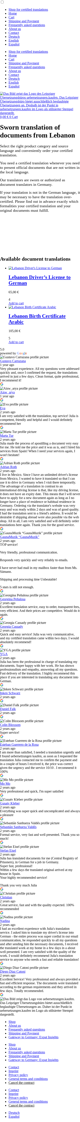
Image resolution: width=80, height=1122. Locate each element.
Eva (2, 408)
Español (14, 44)
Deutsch (14, 36)
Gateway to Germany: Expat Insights (33, 1037)
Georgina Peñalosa (12, 599)
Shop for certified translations (28, 9)
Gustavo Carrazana (13, 361)
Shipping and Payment (24, 21)
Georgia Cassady (11, 626)
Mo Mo (5, 783)
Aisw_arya (7, 392)
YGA (4, 654)
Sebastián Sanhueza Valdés (18, 827)
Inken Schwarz (10, 693)
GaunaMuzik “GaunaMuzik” (19, 537)
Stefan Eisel (8, 850)
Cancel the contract (21, 1082)
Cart (11, 17)
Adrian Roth (8, 467)
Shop (12, 1022)
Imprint (13, 1071)
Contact (14, 33)
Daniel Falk (8, 709)
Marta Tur (6, 435)
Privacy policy (18, 1075)
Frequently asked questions (27, 25)
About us (15, 29)
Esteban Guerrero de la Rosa (19, 744)
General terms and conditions (28, 1079)
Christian (6, 897)
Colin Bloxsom (10, 725)
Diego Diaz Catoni (12, 971)
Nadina (5, 921)
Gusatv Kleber (10, 803)
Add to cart (16, 303)
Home (13, 13)
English (14, 40)
